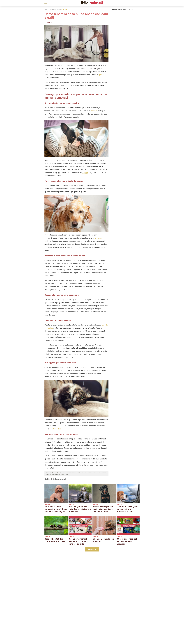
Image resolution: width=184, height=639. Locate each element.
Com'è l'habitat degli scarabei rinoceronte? (54, 540)
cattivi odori (56, 429)
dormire (94, 111)
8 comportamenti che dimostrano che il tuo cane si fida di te (79, 541)
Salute (46, 9)
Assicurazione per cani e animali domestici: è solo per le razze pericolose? (103, 509)
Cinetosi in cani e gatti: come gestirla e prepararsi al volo (127, 509)
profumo (98, 238)
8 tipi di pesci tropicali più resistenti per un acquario (127, 541)
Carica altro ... (92, 549)
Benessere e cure (55, 9)
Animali (47, 504)
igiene (101, 75)
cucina (85, 172)
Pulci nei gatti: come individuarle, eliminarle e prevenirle (80, 509)
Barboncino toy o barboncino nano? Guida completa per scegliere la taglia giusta (55, 509)
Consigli (64, 9)
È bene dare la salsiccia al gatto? (103, 540)
